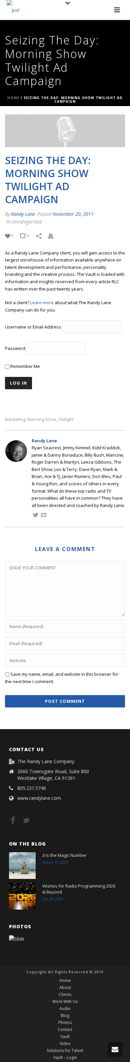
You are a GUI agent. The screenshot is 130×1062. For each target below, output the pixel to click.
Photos (65, 1022)
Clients (65, 994)
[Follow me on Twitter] (35, 516)
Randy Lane (23, 214)
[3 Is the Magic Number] (22, 865)
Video (65, 1043)
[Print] (54, 235)
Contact (65, 1029)
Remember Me (24, 366)
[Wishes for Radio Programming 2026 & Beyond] (22, 896)
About (65, 987)
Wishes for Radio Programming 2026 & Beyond (78, 889)
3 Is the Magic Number (64, 855)
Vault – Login (65, 1057)
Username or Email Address (33, 327)
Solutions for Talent (65, 1050)
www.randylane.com (39, 798)
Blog (65, 1015)
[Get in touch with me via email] (43, 516)
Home (13, 97)
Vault (65, 1036)
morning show (41, 419)
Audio (65, 1008)
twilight (65, 419)
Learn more (42, 303)
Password (15, 349)
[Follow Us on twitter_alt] (26, 821)
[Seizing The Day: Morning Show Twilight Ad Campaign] (65, 130)
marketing (15, 419)
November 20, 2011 (73, 214)
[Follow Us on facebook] (13, 821)
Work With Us (65, 1001)
